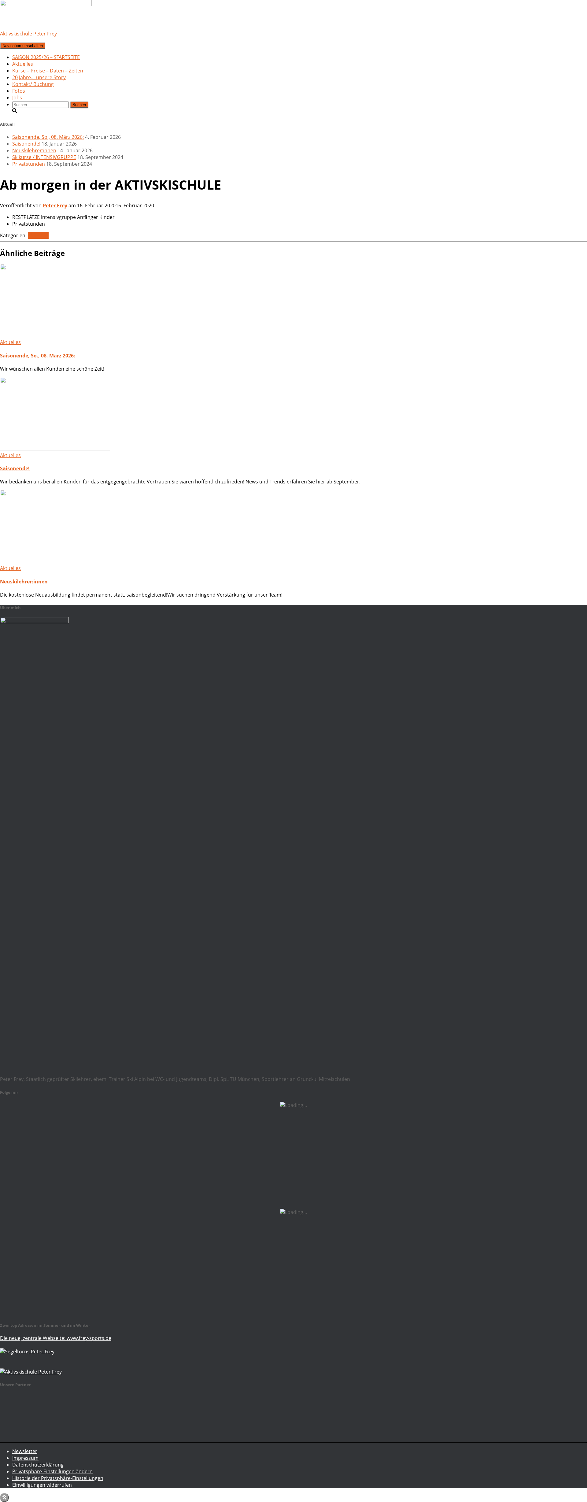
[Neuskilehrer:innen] (55, 561)
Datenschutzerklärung (38, 1464)
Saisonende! (26, 143)
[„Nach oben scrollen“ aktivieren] (4, 1497)
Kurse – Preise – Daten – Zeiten (47, 70)
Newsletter (24, 1451)
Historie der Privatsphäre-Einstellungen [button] (57, 1478)
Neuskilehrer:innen (34, 150)
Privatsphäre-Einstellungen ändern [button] (52, 1471)
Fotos (18, 90)
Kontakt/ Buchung (33, 84)
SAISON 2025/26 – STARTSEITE (46, 57)
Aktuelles (22, 64)
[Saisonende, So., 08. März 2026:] (55, 335)
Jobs (17, 97)
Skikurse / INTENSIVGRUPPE (44, 157)
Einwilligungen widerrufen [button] (42, 1485)
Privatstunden (28, 164)
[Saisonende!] (55, 448)
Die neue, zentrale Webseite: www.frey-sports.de (55, 1338)
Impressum (25, 1458)
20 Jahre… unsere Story (39, 77)
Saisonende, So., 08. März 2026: (48, 137)
